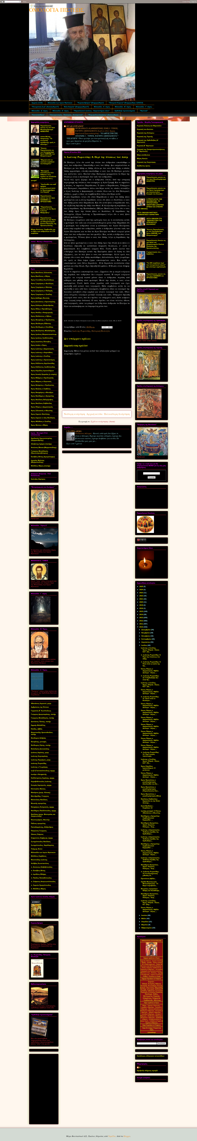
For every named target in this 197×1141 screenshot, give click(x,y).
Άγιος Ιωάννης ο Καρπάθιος (42, 352)
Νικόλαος (154, 973)
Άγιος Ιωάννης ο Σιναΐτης (40, 356)
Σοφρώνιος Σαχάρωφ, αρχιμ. (42, 838)
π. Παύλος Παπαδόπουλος (41, 878)
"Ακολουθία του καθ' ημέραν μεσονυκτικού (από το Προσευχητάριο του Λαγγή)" (48, 188)
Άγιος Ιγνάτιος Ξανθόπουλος (42, 338)
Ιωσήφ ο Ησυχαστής (39, 774)
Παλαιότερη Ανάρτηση (117, 414)
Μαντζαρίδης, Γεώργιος (40, 796)
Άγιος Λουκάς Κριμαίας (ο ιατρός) (44, 374)
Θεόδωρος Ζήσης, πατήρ (41, 745)
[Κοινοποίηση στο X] (107, 327)
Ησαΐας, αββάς (36, 729)
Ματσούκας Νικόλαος (39, 800)
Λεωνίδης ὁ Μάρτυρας (148, 1014)
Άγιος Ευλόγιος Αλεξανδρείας (42, 305)
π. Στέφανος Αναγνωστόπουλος (43, 881)
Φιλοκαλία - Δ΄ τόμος (40, 111)
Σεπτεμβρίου (146, 639)
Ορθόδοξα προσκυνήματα (125, 111)
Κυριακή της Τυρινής (145, 136)
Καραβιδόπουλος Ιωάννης (41, 781)
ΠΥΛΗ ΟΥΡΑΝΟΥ (74, 126)
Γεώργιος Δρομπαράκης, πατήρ (43, 714)
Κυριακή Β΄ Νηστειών (145, 146)
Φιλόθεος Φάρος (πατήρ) (40, 466)
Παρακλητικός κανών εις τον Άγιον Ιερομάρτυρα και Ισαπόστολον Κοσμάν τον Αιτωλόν (155, 191)
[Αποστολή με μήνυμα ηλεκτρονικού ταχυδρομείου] (103, 327)
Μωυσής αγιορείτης (38, 803)
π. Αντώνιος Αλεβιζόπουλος (41, 867)
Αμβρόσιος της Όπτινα (40, 707)
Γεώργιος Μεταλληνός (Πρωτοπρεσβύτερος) (39, 452)
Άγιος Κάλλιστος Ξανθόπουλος (43, 367)
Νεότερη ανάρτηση (74, 414)
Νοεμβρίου (145, 633)
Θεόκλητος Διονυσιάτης (40, 749)
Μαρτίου (144, 925)
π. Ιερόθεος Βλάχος (38, 874)
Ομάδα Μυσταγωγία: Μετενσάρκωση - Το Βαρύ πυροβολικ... (149, 884)
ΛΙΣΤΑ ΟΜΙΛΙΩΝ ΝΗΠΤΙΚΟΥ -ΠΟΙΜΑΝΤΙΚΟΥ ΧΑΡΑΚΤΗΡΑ (148, 213)
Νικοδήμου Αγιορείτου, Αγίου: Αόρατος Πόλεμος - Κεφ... (149, 825)
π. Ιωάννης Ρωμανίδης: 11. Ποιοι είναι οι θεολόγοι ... (150, 698)
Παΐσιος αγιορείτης (38, 823)
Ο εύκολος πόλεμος (83, 433)
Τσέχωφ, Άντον (36, 849)
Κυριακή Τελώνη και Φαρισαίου (149, 126)
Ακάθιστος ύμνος (143, 166)
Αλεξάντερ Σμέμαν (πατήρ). (41, 444)
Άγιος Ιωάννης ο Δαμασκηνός (42, 349)
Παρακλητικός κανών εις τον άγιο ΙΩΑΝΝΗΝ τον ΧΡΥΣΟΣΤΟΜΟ (47, 199)
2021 (141, 599)
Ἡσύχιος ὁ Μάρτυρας (155, 1012)
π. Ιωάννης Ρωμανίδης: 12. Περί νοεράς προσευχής (150, 754)
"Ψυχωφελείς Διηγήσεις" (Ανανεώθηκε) (103, 115)
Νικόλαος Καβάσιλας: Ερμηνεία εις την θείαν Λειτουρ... (150, 801)
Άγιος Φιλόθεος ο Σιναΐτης (41, 421)
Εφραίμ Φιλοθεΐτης (38, 725)
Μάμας (144, 1005)
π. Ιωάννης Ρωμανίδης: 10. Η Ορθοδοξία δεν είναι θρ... (150, 678)
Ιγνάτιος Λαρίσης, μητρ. (40, 752)
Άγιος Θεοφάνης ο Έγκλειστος (42, 320)
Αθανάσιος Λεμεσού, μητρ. (41, 703)
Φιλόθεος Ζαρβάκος (38, 856)
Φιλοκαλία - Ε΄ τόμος (61, 111)
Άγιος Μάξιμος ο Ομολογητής (42, 378)
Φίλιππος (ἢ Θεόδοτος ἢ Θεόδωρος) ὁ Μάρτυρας (151, 1010)
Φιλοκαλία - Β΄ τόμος (123, 107)
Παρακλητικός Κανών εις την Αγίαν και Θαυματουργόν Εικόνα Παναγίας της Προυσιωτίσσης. (48, 221)
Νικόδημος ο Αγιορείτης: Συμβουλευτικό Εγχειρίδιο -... (150, 818)
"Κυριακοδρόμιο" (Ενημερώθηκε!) (90, 103)
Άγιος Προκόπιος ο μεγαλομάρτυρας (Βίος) (151, 795)
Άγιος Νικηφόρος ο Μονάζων (42, 392)
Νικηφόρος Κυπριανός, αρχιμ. (42, 807)
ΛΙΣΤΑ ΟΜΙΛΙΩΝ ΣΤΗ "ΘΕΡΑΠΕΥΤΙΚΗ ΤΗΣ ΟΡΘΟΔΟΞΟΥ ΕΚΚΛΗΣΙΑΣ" (154, 221)
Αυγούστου (145, 642)
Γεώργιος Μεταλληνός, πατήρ (42, 718)
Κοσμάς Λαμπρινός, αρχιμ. (41, 785)
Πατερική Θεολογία (101, 330)
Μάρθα (144, 962)
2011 (141, 624)
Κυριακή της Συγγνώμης (146, 162)
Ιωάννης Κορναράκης (39, 756)
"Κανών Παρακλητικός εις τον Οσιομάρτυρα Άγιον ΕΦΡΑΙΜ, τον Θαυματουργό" (47, 152)
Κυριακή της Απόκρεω (145, 133)
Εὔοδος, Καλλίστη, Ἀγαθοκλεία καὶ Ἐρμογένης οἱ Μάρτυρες (151, 968)
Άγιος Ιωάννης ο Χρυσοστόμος (43, 360)
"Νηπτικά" (144, 111)
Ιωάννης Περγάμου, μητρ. (41, 760)
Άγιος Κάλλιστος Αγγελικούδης (43, 363)
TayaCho (111, 1136)
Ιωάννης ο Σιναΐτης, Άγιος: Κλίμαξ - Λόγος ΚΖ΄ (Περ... (150, 902)
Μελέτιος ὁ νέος (145, 973)
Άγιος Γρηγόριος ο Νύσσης (41, 287)
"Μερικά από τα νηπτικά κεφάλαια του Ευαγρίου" (47, 162)
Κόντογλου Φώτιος (38, 789)
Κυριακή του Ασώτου (145, 129)
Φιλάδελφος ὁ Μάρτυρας (155, 1016)
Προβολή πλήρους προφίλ (147, 1070)
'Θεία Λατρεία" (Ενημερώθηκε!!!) (76, 107)
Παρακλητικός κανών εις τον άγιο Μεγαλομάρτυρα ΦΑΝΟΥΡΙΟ (47, 128)
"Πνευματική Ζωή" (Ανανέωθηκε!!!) (45, 107)
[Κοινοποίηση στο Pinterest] (111, 327)
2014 (141, 614)
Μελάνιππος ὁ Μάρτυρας (148, 1017)
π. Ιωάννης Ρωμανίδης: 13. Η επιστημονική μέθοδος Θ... (150, 873)
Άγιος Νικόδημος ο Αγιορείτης (42, 396)
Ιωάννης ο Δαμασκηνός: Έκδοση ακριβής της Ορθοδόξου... (150, 832)
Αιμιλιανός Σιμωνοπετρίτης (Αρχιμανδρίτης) (41, 439)
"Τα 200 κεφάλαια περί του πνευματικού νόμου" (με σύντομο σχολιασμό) (156, 265)
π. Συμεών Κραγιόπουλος (41, 885)
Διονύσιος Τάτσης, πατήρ (41, 721)
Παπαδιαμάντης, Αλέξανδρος (42, 827)
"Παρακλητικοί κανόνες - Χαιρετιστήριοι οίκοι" (92, 111)
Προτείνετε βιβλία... (148, 878)
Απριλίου (145, 921)
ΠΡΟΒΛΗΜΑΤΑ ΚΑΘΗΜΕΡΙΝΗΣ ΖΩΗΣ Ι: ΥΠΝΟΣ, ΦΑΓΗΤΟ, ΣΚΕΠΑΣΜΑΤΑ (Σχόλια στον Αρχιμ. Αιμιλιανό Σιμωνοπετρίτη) (96, 131)
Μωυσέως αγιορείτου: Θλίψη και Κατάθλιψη (150, 890)
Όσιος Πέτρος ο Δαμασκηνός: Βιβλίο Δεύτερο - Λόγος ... (150, 671)
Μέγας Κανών (142, 158)
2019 (141, 605)
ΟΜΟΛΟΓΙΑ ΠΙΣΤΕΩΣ (56, 9)
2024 (141, 589)
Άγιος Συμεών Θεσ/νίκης (40, 414)
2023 (141, 593)
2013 (141, 617)
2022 (141, 596)
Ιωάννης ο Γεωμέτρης (39, 767)
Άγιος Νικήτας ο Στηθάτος (41, 389)
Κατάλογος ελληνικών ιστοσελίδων (150, 1056)
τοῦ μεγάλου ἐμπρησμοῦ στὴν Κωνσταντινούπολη (151, 970)
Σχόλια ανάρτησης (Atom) (103, 421)
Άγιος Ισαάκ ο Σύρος (39, 345)
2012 (141, 621)
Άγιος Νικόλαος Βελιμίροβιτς (42, 400)
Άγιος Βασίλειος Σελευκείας (41, 272)
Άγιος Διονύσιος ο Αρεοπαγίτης (43, 302)
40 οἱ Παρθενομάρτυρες (148, 964)
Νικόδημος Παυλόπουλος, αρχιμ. (43, 811)
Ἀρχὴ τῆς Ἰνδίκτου (145, 961)
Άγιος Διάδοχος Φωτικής (40, 298)
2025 (141, 586)
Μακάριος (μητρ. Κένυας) (40, 792)
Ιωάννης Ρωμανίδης (81, 330)
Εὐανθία (149, 962)
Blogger (127, 1136)
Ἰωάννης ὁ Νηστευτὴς (154, 1005)
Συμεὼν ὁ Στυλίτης (157, 961)
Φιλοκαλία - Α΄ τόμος (102, 107)
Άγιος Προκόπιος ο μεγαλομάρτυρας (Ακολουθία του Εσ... (150, 782)
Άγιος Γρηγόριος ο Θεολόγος (42, 283)
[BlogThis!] (105, 327)
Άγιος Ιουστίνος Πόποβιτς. (41, 342)
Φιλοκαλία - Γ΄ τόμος (144, 107)
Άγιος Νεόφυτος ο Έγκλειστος (42, 385)
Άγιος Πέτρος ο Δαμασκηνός (42, 407)
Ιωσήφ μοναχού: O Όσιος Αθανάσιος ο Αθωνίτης (151, 812)
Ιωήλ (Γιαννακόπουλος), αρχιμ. (43, 771)
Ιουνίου (144, 915)
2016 (141, 608)
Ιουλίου (144, 645)
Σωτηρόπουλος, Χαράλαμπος (42, 845)
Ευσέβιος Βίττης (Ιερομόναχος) (43, 457)
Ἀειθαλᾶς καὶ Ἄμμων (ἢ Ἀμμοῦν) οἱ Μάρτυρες (154, 1022)
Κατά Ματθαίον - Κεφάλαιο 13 (147, 807)
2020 (141, 602)
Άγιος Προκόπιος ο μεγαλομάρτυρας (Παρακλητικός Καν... (150, 789)
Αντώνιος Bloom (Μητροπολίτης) (43, 447)
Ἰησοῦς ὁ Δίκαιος (157, 962)
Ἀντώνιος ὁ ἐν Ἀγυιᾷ (154, 976)
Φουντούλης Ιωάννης (39, 860)
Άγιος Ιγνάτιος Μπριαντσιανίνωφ (43, 334)
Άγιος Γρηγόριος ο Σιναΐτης (41, 294)
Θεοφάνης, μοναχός (38, 742)
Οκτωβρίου (145, 636)
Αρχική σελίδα (37, 103)
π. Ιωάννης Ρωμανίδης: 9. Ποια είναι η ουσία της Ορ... (151, 664)
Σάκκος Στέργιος (37, 834)
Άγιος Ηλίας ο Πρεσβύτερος (41, 309)
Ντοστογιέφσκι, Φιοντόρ (40, 820)
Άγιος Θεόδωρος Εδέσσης (41, 323)
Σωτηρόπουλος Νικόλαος (41, 841)
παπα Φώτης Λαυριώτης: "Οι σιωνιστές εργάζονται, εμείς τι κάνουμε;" (47, 140)
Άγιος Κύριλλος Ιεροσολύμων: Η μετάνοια (148, 768)
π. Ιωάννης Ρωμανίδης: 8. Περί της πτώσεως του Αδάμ (151, 657)
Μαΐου (144, 918)
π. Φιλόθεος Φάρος (38, 889)
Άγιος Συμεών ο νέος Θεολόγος (43, 418)
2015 (141, 611)
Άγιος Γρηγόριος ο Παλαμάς (42, 291)
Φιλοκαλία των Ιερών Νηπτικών (60, 103)
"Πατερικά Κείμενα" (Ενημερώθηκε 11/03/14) (126, 103)
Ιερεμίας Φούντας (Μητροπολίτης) (37, 461)
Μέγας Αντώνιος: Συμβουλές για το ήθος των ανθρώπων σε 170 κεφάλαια (43, 231)
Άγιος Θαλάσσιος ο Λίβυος (41, 316)
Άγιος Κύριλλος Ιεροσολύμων (42, 371)
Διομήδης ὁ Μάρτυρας (147, 1007)
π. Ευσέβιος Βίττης (38, 870)
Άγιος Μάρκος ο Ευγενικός (41, 381)
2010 (141, 627)
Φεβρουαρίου (146, 928)
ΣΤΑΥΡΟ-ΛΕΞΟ (73, 431)
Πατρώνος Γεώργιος (39, 831)
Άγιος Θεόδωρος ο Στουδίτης (42, 327)
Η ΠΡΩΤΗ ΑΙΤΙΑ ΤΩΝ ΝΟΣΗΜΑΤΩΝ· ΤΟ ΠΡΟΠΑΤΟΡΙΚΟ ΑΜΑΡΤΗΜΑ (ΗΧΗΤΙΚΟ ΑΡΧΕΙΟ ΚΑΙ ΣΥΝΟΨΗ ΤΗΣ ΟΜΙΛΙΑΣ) (150, 204)
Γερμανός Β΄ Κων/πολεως (41, 711)
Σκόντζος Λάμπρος (38, 479)
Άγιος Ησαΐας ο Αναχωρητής (42, 312)
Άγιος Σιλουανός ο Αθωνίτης (42, 410)
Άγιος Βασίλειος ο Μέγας (40, 276)
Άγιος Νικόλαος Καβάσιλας (41, 403)
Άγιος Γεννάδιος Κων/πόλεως (42, 280)
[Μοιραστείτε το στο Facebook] (109, 327)
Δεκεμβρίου (146, 630)
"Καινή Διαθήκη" (38, 115)
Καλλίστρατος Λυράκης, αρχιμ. (43, 778)
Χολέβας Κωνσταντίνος (40, 863)
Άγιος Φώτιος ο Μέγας (39, 425)
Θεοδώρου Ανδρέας (38, 738)
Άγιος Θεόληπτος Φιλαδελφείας (43, 331)
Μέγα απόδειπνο (143, 155)
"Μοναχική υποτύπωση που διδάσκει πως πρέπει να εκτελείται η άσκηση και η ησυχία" (43, 175)
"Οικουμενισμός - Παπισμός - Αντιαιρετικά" (66, 115)
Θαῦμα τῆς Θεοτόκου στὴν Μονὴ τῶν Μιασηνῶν (151, 965)
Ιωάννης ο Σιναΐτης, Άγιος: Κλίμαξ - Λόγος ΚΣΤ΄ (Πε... (150, 650)
